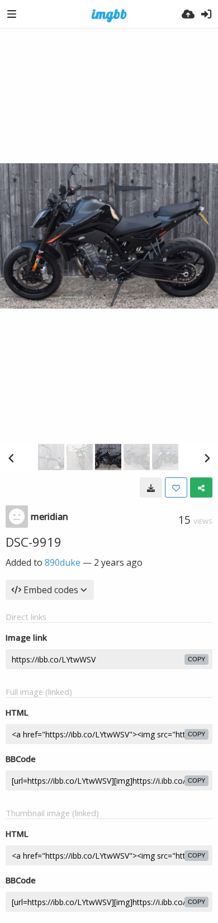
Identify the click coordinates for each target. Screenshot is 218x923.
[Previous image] (11, 458)
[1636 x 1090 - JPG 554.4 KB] (151, 487)
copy (196, 659)
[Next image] (207, 458)
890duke (62, 562)
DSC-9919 (33, 541)
